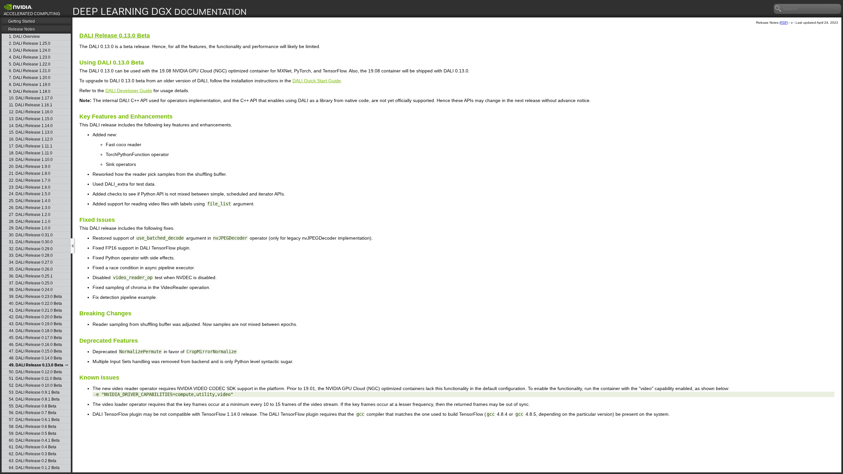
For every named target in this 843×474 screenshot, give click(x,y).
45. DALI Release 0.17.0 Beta (35, 338)
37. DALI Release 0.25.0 (31, 283)
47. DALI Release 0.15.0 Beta (35, 351)
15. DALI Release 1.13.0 (31, 132)
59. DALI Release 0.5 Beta (32, 434)
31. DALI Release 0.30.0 (31, 242)
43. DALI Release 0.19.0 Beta (35, 324)
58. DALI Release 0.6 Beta (32, 427)
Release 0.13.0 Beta (114, 35)
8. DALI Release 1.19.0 (29, 85)
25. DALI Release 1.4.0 (29, 201)
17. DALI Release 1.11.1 (30, 146)
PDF (783, 22)
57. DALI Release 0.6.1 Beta (34, 420)
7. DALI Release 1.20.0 (29, 78)
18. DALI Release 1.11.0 (30, 153)
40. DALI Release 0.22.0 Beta (35, 304)
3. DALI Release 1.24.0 (29, 50)
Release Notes (21, 29)
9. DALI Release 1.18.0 (29, 92)
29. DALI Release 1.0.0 (29, 228)
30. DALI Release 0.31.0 (31, 235)
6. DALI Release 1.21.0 (29, 71)
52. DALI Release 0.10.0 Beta (35, 385)
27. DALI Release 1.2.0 (29, 215)
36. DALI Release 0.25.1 (31, 276)
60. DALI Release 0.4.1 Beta (34, 440)
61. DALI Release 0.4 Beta (32, 447)
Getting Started (21, 21)
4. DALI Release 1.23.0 (29, 57)
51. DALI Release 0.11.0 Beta (35, 379)
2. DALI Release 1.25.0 (29, 43)
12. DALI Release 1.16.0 (31, 112)
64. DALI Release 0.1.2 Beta (34, 468)
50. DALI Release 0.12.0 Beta (35, 372)
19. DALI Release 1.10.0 (31, 160)
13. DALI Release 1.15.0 (31, 119)
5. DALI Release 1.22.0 (29, 64)
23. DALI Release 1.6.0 (29, 187)
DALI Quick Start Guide (316, 80)
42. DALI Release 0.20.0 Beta (35, 317)
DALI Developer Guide (128, 90)
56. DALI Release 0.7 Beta (32, 413)
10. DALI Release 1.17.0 (31, 98)
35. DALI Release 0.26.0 (31, 269)
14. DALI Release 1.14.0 (31, 126)
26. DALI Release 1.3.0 (29, 208)
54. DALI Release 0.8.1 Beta (34, 399)
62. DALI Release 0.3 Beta (32, 454)
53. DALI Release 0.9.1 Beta (34, 392)
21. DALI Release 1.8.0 (29, 173)
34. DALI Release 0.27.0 (31, 262)
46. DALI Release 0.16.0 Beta (35, 345)
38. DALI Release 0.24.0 (31, 290)
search (778, 9)
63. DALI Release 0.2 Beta (32, 461)
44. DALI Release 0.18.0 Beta (35, 331)
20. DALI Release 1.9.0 (29, 167)
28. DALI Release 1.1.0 (29, 222)
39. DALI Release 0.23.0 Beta (35, 297)
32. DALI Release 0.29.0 (31, 249)
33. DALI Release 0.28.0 (31, 255)
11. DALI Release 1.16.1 (30, 105)
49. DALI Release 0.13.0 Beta (36, 365)
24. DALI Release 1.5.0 (29, 194)
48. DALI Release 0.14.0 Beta (35, 358)
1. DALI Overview (24, 37)
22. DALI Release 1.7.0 (29, 180)
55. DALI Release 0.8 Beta (32, 406)
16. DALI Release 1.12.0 (31, 139)
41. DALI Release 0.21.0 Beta (35, 310)
